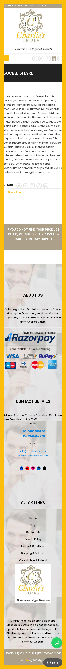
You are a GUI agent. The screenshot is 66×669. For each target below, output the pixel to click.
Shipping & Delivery (33, 553)
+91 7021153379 (33, 435)
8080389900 (25, 5)
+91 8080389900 (33, 431)
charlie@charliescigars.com (33, 455)
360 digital (39, 660)
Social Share (15, 192)
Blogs (33, 525)
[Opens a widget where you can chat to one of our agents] (52, 662)
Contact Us (33, 532)
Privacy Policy (33, 539)
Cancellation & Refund (33, 560)
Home (33, 518)
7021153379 (39, 5)
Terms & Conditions (33, 546)
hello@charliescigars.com (33, 451)
